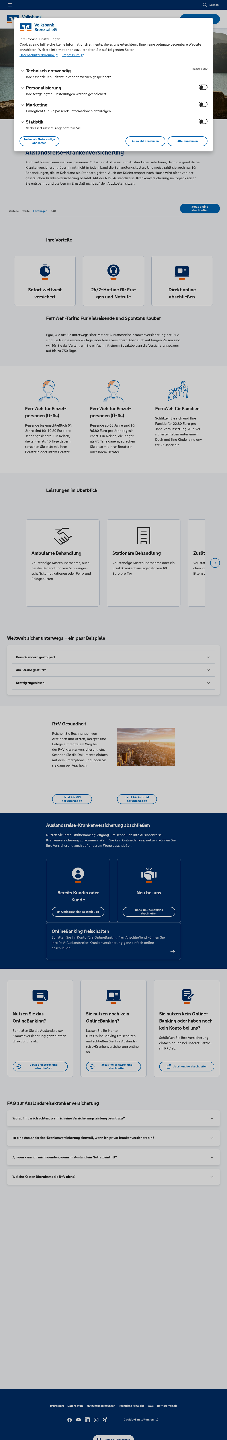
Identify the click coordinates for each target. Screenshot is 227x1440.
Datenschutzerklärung (37, 55)
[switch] (203, 87)
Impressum (71, 55)
